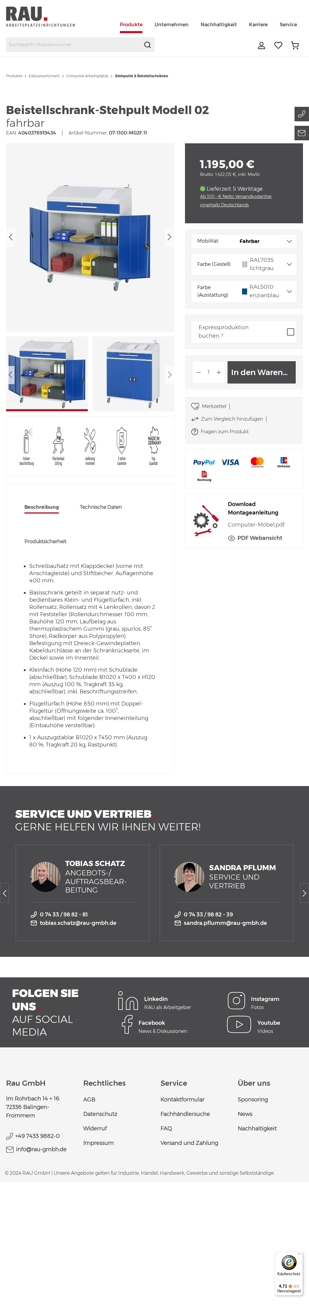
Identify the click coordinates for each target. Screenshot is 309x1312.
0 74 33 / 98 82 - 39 (208, 914)
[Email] (302, 133)
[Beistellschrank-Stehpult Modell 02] (90, 237)
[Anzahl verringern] (198, 372)
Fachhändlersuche (185, 1114)
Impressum (98, 1143)
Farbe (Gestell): (214, 264)
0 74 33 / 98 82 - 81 (64, 914)
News (245, 1114)
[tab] (41, 508)
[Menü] (299, 1255)
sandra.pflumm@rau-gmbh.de (225, 923)
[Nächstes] (169, 237)
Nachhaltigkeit (257, 1128)
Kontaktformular (183, 1099)
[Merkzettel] (278, 45)
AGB (89, 1099)
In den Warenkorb (263, 372)
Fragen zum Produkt (225, 432)
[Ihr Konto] (262, 45)
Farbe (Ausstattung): (213, 291)
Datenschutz (100, 1114)
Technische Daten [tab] (101, 507)
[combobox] (73, 44)
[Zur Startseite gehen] (47, 16)
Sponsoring (253, 1099)
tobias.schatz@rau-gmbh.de (78, 923)
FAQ (166, 1128)
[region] (90, 277)
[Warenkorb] (295, 45)
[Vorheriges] (10, 237)
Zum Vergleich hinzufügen (232, 419)
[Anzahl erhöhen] (219, 372)
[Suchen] (147, 44)
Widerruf (95, 1128)
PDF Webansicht (259, 538)
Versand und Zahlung (189, 1143)
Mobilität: (208, 241)
